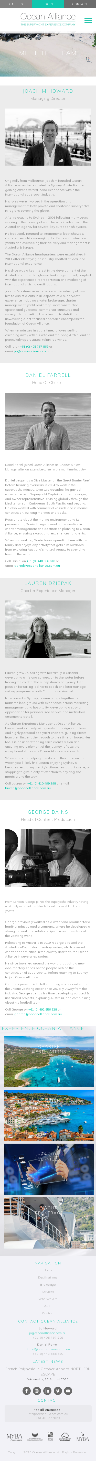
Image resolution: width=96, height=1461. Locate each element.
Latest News (48, 1361)
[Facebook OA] (27, 1391)
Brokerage (48, 1284)
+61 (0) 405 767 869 (34, 346)
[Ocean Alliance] (48, 19)
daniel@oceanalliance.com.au (37, 565)
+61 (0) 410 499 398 (41, 783)
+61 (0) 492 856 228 (42, 1009)
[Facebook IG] (37, 1391)
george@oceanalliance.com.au (38, 1014)
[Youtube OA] (68, 1391)
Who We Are (48, 1299)
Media (48, 1306)
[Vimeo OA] (58, 1391)
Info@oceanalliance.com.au (48, 1414)
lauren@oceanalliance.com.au (28, 788)
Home (48, 1270)
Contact (48, 1313)
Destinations (48, 1277)
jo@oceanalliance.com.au (33, 351)
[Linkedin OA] (47, 1391)
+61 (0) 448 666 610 (41, 561)
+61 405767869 (48, 1418)
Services (48, 1292)
